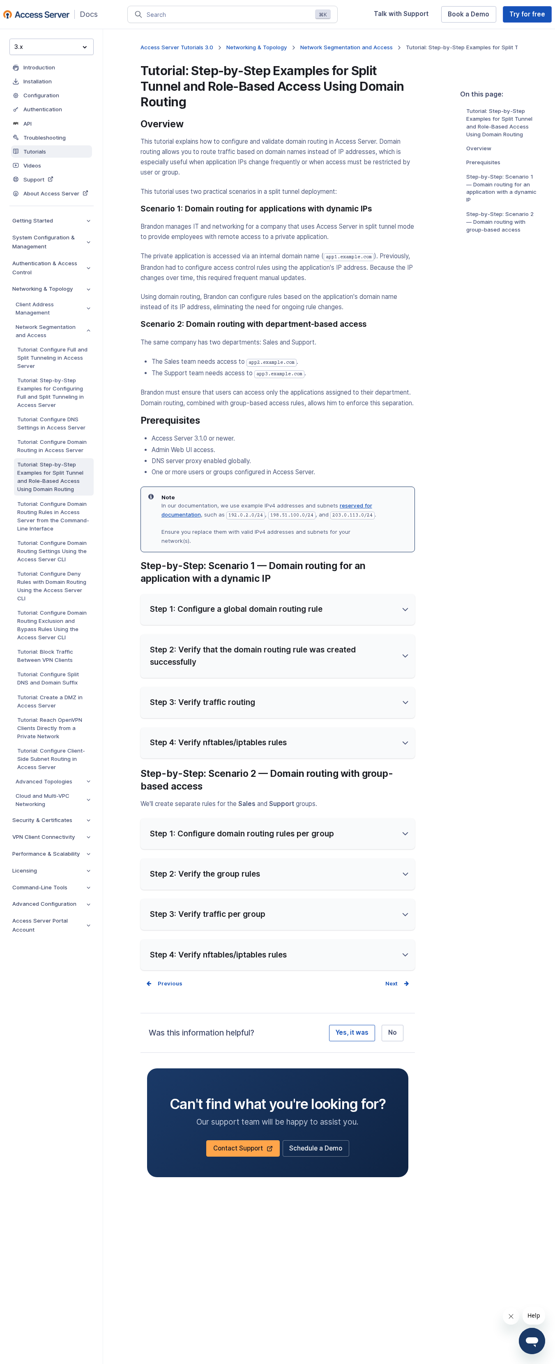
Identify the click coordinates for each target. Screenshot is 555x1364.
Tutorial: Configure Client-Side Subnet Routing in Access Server (51, 758)
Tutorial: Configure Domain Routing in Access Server (52, 446)
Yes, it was (352, 1032)
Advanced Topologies (44, 781)
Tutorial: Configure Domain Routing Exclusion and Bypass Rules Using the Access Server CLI (52, 625)
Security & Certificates (42, 820)
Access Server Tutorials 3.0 (176, 47)
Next (391, 983)
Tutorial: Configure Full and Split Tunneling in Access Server (52, 357)
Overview (478, 148)
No (392, 1032)
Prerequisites (483, 162)
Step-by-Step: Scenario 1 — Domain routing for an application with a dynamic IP (501, 188)
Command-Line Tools (39, 887)
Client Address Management (35, 308)
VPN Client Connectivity (43, 837)
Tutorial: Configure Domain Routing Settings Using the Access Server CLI (52, 551)
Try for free (530, 16)
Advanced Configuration (44, 903)
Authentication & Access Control (44, 268)
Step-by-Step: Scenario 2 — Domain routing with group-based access (500, 222)
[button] (277, 609)
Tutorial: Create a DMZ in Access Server (50, 701)
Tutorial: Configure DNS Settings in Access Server (51, 423)
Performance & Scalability (46, 853)
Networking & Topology (42, 288)
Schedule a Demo (315, 1150)
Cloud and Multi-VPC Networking (42, 799)
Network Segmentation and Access (46, 331)
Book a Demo (472, 16)
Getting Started (32, 220)
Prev (164, 983)
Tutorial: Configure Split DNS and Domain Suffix (48, 678)
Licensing (24, 870)
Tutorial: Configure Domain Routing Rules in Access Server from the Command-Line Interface (53, 516)
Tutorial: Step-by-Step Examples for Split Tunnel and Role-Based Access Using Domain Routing (50, 476)
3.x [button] (18, 46)
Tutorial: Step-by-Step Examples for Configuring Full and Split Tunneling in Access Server (50, 392)
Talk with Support (404, 16)
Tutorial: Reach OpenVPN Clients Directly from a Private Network (49, 727)
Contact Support (241, 1150)
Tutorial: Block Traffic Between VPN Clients (45, 655)
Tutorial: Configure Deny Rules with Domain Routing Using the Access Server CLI (51, 586)
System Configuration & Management (43, 242)
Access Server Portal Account (40, 925)
